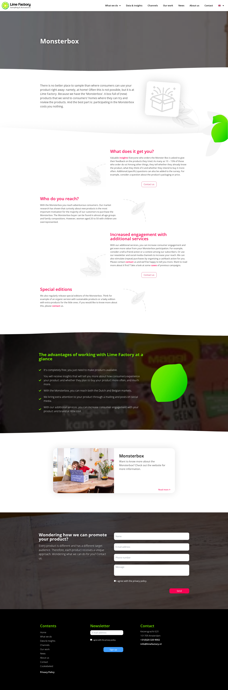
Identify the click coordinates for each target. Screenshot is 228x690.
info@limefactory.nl (151, 643)
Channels (153, 5)
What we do (111, 5)
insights (123, 157)
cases (154, 265)
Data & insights (134, 5)
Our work (168, 5)
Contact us (149, 184)
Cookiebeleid (46, 666)
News (181, 5)
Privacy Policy (47, 672)
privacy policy (139, 580)
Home (43, 632)
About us (194, 5)
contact (129, 261)
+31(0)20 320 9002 (150, 639)
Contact (209, 5)
